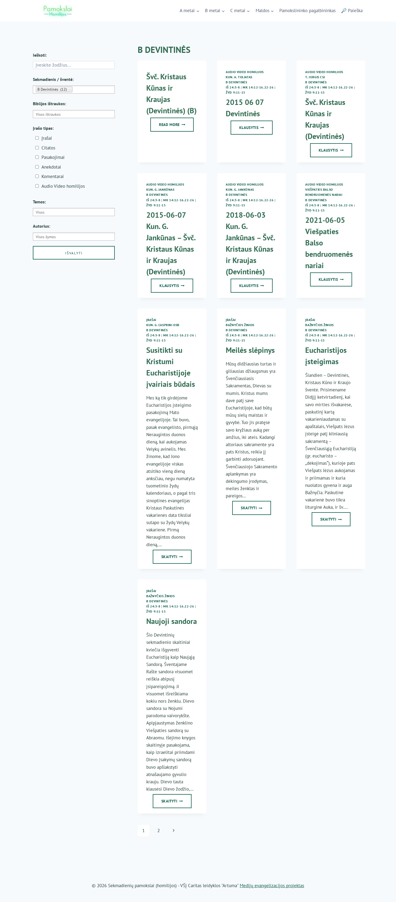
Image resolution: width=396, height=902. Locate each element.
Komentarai (52, 176)
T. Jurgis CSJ (315, 77)
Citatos (48, 148)
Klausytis (256, 129)
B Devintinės (236, 82)
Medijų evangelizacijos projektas (272, 886)
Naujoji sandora (171, 621)
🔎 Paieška (352, 10)
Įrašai (151, 320)
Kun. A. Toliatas (239, 77)
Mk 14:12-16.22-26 (258, 87)
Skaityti (176, 558)
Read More (176, 126)
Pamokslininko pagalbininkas (307, 10)
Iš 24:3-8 (233, 87)
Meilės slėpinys (250, 350)
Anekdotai (51, 167)
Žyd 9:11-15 (235, 92)
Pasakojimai (53, 157)
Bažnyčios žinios (240, 325)
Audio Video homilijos (245, 72)
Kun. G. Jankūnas (160, 189)
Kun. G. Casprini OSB (162, 325)
